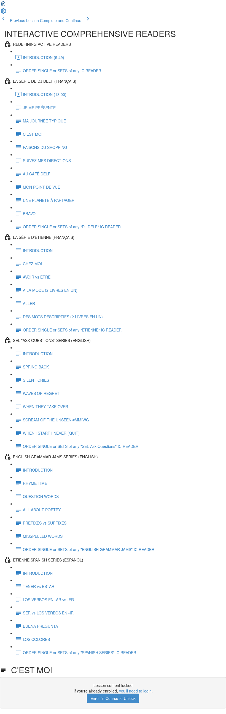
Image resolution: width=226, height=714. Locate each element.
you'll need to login (135, 691)
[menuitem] (3, 12)
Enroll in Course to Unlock (113, 698)
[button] (3, 5)
